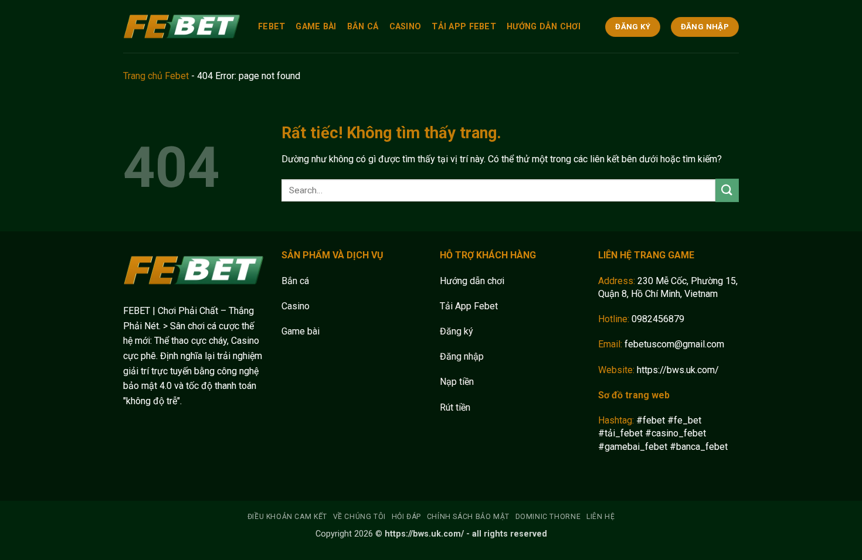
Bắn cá (295, 280)
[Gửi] (727, 190)
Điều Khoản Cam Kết (287, 517)
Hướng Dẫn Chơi (544, 27)
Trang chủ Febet (156, 75)
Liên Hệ (600, 517)
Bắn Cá (363, 27)
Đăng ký (456, 331)
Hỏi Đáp (406, 517)
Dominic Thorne (548, 517)
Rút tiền (455, 407)
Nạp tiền (457, 381)
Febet (271, 27)
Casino (405, 27)
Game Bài (316, 27)
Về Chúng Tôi (359, 517)
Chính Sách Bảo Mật (468, 517)
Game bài (300, 331)
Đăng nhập (462, 356)
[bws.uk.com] (181, 26)
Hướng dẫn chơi (472, 280)
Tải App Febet (464, 27)
